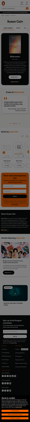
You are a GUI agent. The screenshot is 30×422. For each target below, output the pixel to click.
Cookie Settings (15, 410)
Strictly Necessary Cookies (15, 414)
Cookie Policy (18, 407)
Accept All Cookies (15, 418)
